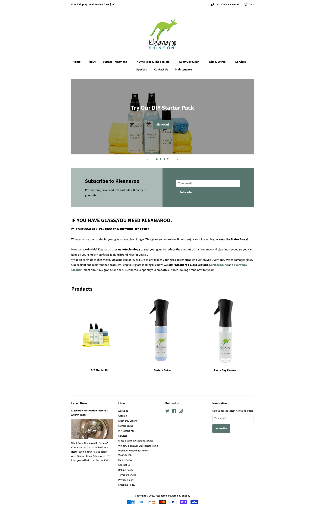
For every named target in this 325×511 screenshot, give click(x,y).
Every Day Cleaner (128, 420)
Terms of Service (127, 474)
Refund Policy (125, 470)
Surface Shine (218, 265)
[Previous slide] (148, 159)
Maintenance (183, 69)
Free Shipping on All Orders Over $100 (93, 4)
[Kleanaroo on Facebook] (174, 411)
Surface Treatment (115, 62)
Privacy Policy (126, 480)
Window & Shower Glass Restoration (138, 445)
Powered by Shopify (179, 495)
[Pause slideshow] (252, 159)
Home (76, 62)
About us (123, 410)
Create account (230, 4)
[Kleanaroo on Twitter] (167, 411)
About (92, 62)
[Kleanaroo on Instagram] (181, 411)
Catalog (122, 415)
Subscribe (185, 192)
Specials (141, 69)
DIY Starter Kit (126, 430)
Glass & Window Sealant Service (135, 440)
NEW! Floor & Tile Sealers (153, 62)
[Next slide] (177, 159)
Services (241, 62)
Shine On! (162, 124)
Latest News (79, 403)
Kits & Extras (217, 62)
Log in (211, 4)
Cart (251, 4)
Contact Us (161, 69)
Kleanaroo (161, 495)
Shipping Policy (126, 484)
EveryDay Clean (189, 62)
